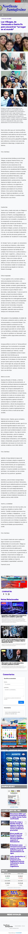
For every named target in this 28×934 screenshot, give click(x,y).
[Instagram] (24, 1)
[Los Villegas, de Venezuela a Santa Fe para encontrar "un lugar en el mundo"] (14, 61)
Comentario (6, 687)
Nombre (5, 682)
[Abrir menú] (2, 15)
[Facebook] (22, 1)
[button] (14, 1)
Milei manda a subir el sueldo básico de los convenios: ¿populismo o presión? (12, 663)
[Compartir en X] (6, 594)
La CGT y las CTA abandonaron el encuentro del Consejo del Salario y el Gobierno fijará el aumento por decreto (13, 641)
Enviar (21, 702)
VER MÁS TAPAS (14, 807)
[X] (26, 1)
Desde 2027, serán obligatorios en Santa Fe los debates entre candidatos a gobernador (13, 616)
